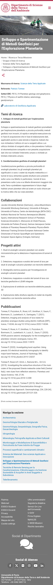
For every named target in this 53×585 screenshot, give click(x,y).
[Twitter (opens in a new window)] (16, 565)
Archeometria (9, 417)
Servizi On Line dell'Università (35, 508)
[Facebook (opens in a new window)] (10, 565)
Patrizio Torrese (17, 89)
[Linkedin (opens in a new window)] (42, 565)
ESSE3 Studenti (8, 506)
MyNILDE (32, 519)
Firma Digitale (34, 516)
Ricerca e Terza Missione (20, 57)
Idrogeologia (9, 433)
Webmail (5, 503)
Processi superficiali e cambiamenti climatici (23, 450)
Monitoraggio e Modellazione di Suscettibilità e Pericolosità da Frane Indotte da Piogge (25, 443)
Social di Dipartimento (26, 536)
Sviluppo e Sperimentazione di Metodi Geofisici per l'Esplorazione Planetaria (25, 462)
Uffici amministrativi (36, 499)
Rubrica (4, 499)
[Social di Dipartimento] (26, 544)
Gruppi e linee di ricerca (14, 61)
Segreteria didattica (36, 503)
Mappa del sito (7, 520)
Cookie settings (8, 523)
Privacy (4, 513)
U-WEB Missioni (35, 523)
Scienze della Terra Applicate (16, 64)
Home (49, 7)
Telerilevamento (10, 479)
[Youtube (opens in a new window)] (35, 565)
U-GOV (31, 512)
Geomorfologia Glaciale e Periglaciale (20, 422)
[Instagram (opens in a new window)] (29, 565)
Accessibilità (7, 516)
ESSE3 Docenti (8, 510)
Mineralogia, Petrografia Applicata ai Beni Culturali (26, 438)
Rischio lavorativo (36, 526)
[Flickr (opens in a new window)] (23, 565)
